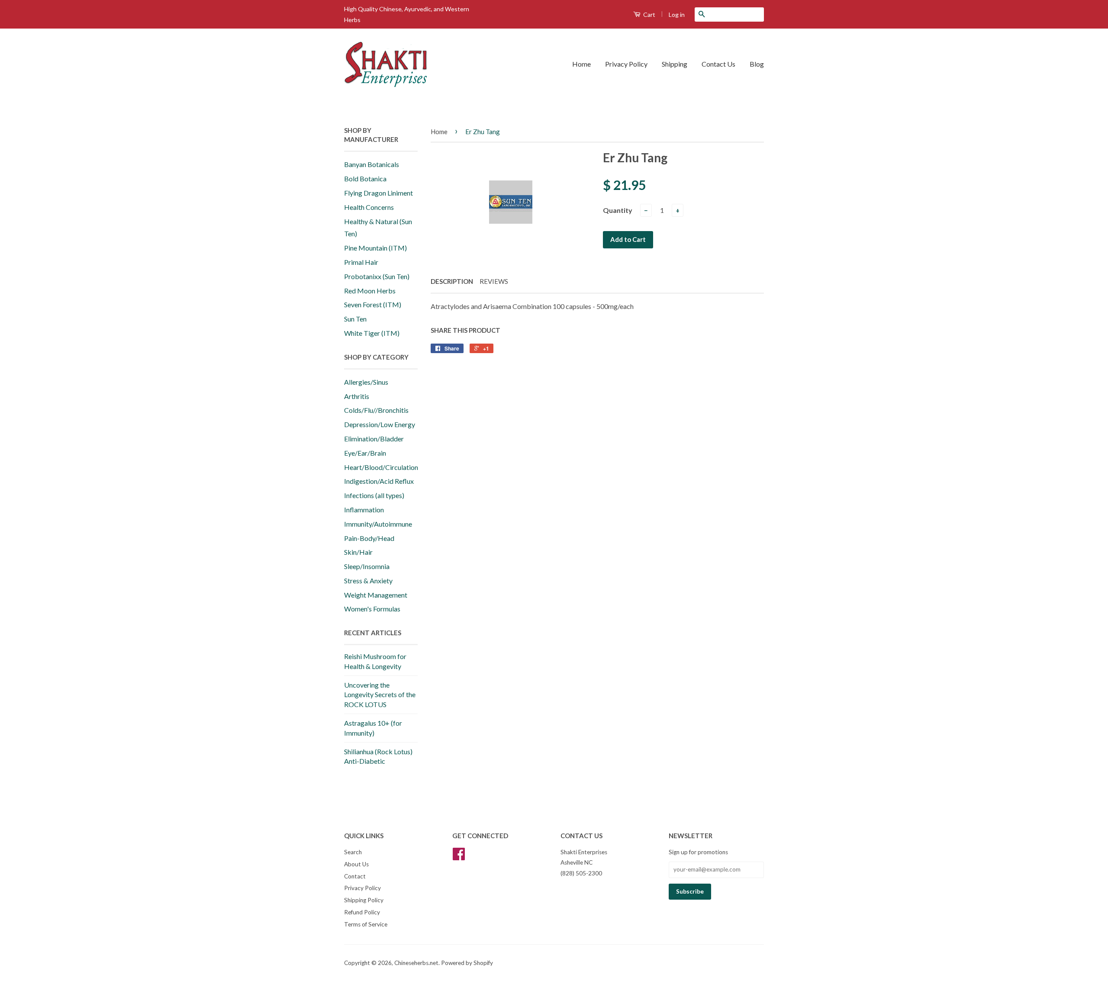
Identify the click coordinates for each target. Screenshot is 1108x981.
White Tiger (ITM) (371, 333)
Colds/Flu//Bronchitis (376, 410)
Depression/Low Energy (379, 424)
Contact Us (718, 64)
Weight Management (375, 595)
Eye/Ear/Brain (365, 453)
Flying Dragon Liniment (378, 193)
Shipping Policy (363, 900)
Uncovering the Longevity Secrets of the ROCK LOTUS (380, 694)
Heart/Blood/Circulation (381, 467)
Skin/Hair (358, 552)
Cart (648, 14)
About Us (356, 864)
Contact (355, 876)
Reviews (494, 281)
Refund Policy (362, 912)
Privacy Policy (626, 64)
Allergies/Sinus (366, 382)
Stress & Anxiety (368, 580)
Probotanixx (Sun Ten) (376, 276)
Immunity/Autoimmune (378, 524)
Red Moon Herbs (370, 290)
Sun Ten (355, 319)
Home (581, 64)
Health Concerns (369, 207)
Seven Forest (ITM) (372, 304)
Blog (757, 64)
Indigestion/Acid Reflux (379, 481)
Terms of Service (365, 924)
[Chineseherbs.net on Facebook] (458, 856)
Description (452, 281)
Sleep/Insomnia (367, 566)
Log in (677, 14)
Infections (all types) (374, 495)
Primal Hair (361, 262)
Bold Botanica (365, 178)
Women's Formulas (372, 609)
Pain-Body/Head (369, 538)
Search (353, 852)
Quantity (617, 210)
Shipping (674, 64)
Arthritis (356, 396)
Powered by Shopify (467, 962)
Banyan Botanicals (371, 164)
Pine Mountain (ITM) (375, 248)
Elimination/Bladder (374, 438)
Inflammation (364, 509)
